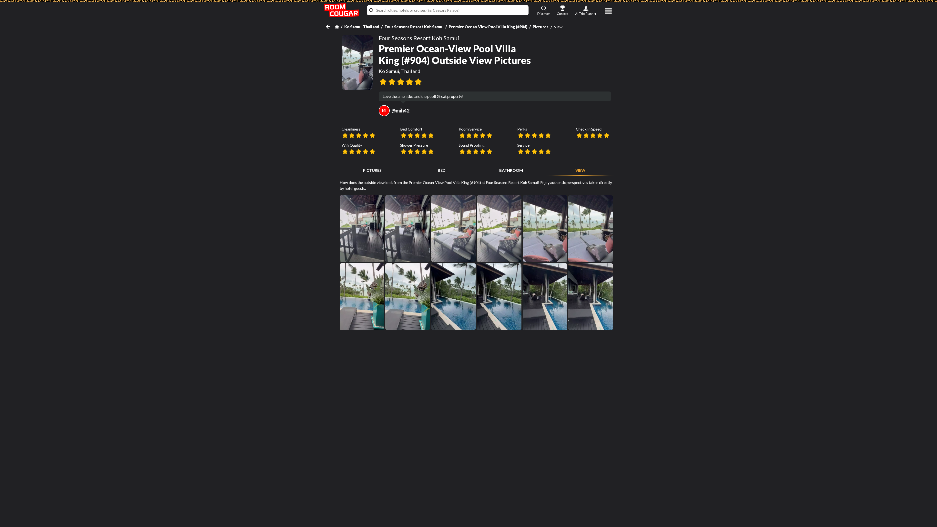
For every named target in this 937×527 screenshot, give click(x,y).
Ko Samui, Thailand (361, 26)
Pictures (541, 26)
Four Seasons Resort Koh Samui (414, 26)
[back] (330, 27)
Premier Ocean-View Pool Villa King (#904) (488, 26)
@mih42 (396, 110)
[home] (341, 10)
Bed (442, 170)
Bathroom (511, 170)
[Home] (337, 27)
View (580, 170)
